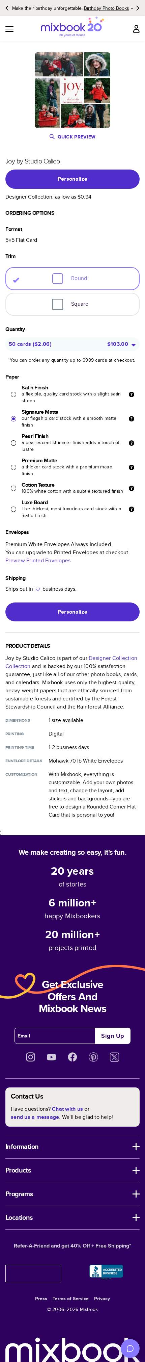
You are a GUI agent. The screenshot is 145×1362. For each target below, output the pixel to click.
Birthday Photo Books (106, 8)
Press (41, 1298)
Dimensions (17, 720)
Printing (14, 734)
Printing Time (19, 747)
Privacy (102, 1298)
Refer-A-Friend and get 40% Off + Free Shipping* (72, 1246)
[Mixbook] (72, 28)
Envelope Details (23, 761)
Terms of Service (71, 1298)
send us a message (35, 1117)
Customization (21, 774)
